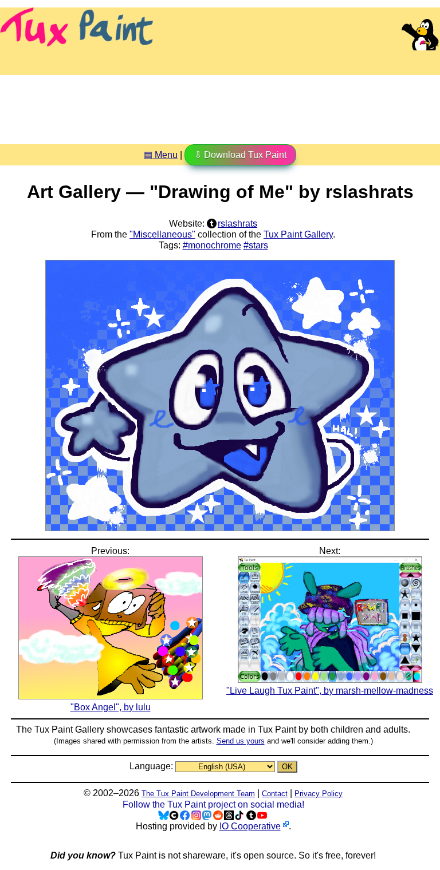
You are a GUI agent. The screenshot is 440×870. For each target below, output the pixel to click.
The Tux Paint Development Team (198, 793)
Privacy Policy (318, 793)
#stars (255, 245)
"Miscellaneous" (162, 234)
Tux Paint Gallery (298, 234)
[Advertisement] (220, 105)
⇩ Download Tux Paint (240, 155)
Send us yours (241, 741)
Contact (275, 793)
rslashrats (237, 223)
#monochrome (212, 245)
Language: (152, 766)
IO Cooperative (250, 826)
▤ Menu (161, 155)
